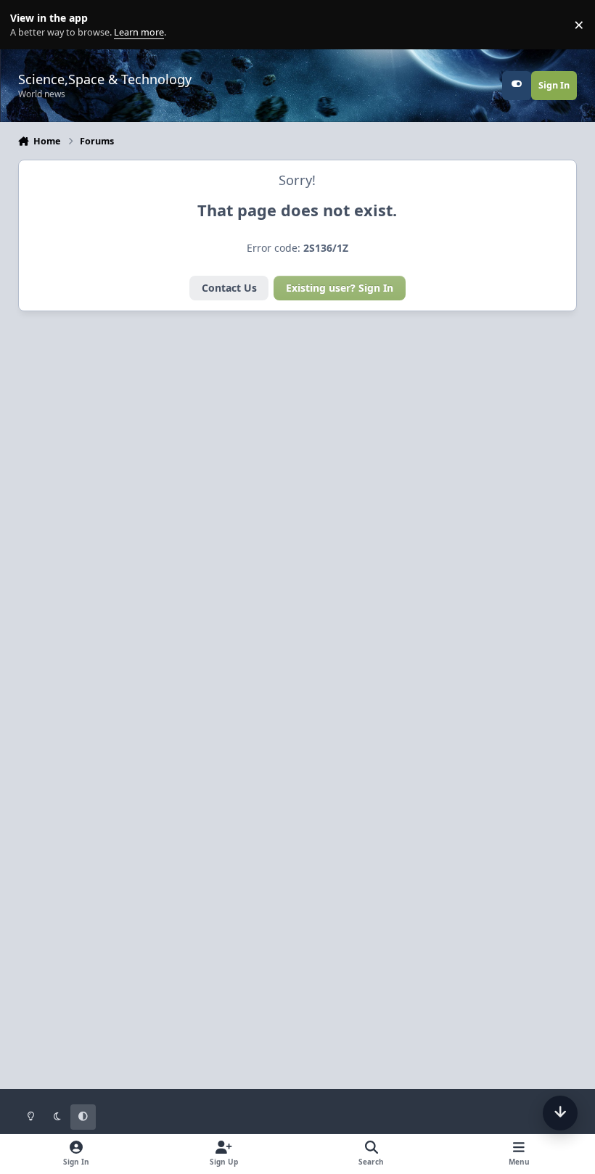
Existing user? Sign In (339, 288)
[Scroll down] (560, 1113)
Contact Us (229, 288)
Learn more (28, 25)
